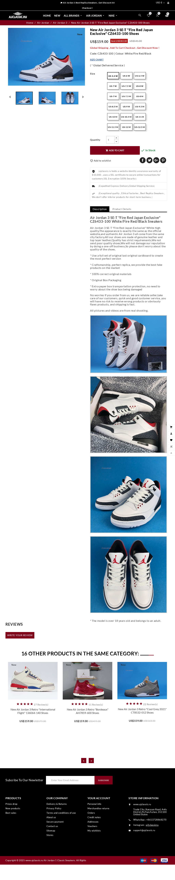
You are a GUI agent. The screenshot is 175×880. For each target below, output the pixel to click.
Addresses (93, 821)
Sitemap (50, 830)
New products (12, 808)
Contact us (52, 826)
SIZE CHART (97, 59)
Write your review (20, 635)
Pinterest (163, 160)
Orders (91, 812)
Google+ (156, 160)
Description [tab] (100, 209)
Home (47, 15)
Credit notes (94, 817)
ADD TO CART (115, 150)
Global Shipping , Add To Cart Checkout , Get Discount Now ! (124, 47)
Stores (49, 835)
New (57, 15)
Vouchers (92, 826)
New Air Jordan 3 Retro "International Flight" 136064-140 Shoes (33, 711)
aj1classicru (152, 825)
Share (143, 160)
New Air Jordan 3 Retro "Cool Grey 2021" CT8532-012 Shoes (142, 710)
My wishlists (94, 830)
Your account (99, 798)
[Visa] (164, 860)
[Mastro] (143, 860)
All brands (73, 15)
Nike (113, 15)
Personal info (94, 804)
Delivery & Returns (56, 804)
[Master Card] (153, 860)
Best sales (10, 812)
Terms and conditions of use (61, 812)
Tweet (149, 160)
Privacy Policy (53, 808)
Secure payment (55, 821)
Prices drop (11, 804)
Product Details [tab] (121, 209)
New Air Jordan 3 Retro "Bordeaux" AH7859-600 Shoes (87, 711)
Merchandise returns (99, 808)
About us (51, 817)
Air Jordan (95, 15)
